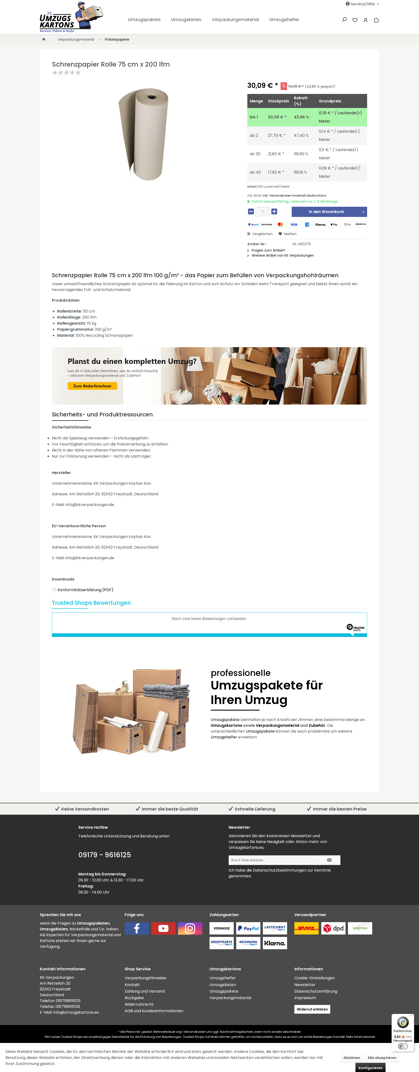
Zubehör (317, 725)
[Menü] (411, 1017)
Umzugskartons (226, 725)
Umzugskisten (223, 985)
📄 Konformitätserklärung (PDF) (82, 590)
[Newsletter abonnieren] (329, 860)
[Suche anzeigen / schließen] (344, 19)
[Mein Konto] (365, 20)
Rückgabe (134, 998)
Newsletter (304, 985)
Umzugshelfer (224, 737)
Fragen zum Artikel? (268, 250)
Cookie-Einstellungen (314, 978)
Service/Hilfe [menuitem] (363, 4)
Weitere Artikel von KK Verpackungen (282, 255)
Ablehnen (351, 1057)
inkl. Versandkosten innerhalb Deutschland (294, 195)
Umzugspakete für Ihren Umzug (267, 688)
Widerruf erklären (312, 1009)
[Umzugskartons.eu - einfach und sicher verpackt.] (71, 17)
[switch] (403, 1046)
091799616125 (68, 1000)
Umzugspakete (225, 719)
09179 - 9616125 (104, 855)
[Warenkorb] (375, 20)
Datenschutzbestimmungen (279, 870)
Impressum (305, 998)
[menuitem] (338, 4)
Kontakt (132, 985)
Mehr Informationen (360, 1037)
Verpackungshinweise (145, 978)
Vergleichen (262, 233)
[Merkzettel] (355, 20)
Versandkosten (194, 1032)
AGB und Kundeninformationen (154, 1011)
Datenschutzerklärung (315, 991)
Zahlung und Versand (145, 991)
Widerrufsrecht (139, 1004)
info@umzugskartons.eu (76, 1012)
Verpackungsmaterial (277, 725)
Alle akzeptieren (382, 1057)
